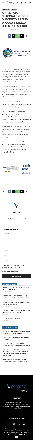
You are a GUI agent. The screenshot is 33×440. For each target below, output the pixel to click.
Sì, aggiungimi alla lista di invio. (12, 271)
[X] (13, 36)
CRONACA (13, 9)
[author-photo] (16, 210)
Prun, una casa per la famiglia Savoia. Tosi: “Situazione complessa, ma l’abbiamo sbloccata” (17, 296)
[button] (3, 2)
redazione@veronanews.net (20, 412)
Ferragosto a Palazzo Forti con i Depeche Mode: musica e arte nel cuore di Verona (16, 311)
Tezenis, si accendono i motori (11, 318)
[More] (26, 36)
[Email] (22, 36)
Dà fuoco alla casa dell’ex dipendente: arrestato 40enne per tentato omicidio (16, 303)
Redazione (5, 29)
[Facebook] (9, 36)
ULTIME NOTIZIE (6, 9)
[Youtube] (24, 424)
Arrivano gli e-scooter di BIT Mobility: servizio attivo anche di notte (16, 288)
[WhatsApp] (18, 36)
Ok (16, 437)
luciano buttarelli (8, 359)
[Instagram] (14, 424)
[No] (31, 433)
